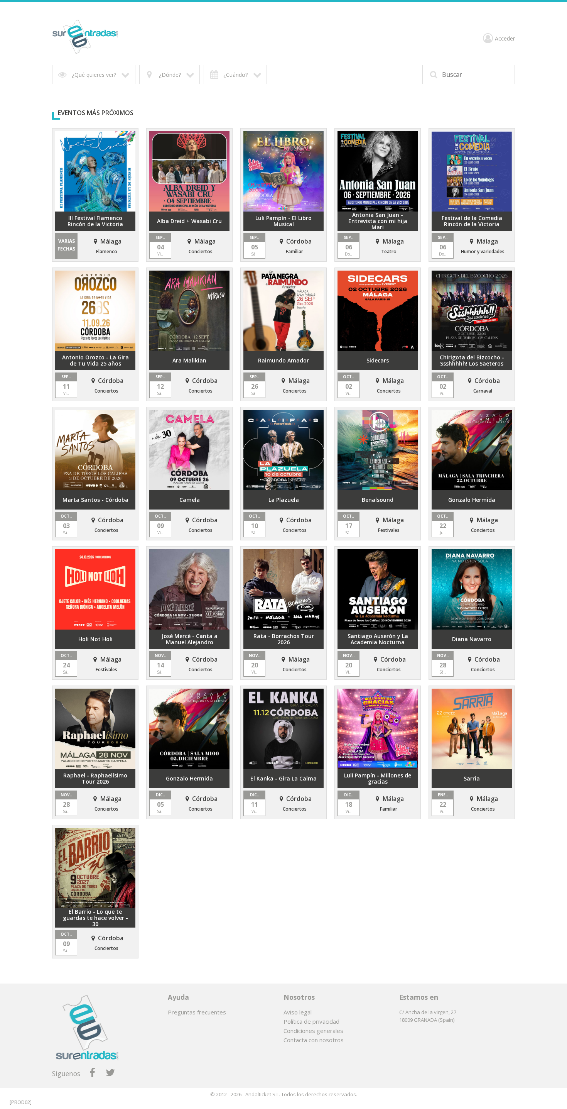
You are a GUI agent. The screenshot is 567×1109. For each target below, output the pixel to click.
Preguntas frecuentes (197, 1012)
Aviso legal (298, 1012)
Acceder (505, 39)
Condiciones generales (313, 1031)
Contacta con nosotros (314, 1040)
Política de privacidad (311, 1021)
